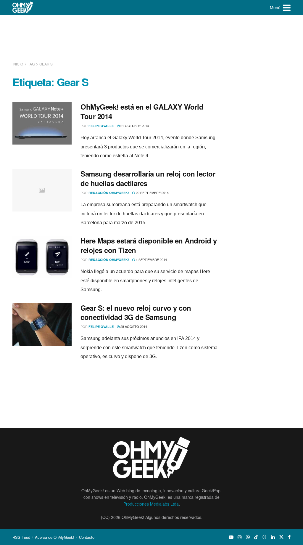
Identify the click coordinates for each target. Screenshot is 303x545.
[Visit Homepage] (22, 7)
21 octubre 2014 (134, 125)
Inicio (18, 63)
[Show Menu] (287, 7)
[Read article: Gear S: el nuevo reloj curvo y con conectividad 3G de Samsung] (42, 324)
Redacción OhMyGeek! (108, 192)
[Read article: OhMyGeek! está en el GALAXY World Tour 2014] (42, 123)
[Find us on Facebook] (289, 537)
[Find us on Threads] (264, 537)
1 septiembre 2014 (151, 259)
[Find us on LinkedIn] (273, 537)
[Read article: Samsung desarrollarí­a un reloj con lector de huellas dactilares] (42, 190)
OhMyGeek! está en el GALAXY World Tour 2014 (141, 111)
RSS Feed (21, 537)
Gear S (46, 63)
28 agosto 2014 (133, 326)
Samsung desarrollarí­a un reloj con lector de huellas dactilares (147, 178)
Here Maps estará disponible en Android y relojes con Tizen (148, 245)
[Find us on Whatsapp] (248, 537)
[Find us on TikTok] (256, 537)
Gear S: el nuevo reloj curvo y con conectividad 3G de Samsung (135, 312)
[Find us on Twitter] (281, 537)
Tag (31, 63)
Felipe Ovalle (101, 126)
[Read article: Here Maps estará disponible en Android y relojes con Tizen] (42, 257)
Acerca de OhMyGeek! (54, 537)
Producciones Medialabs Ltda (151, 504)
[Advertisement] (151, 37)
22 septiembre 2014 (152, 192)
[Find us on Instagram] (240, 537)
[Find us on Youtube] (231, 537)
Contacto (86, 537)
